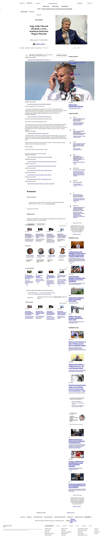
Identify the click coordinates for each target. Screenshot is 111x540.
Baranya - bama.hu (47, 530)
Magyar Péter (22, 47)
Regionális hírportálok (49, 525)
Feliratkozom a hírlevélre (61, 55)
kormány (50, 257)
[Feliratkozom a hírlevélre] (29, 3)
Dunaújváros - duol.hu (64, 528)
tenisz (70, 481)
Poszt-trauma (31, 11)
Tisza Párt (32, 47)
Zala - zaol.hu (96, 533)
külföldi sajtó (62, 257)
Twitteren (53, 292)
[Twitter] (65, 292)
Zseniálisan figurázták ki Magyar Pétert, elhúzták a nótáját (37, 133)
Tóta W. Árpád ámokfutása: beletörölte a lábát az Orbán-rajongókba (39, 157)
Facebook (40, 121)
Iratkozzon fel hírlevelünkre (32, 292)
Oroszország (71, 382)
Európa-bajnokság (72, 82)
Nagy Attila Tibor (38, 47)
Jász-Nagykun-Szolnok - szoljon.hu (83, 528)
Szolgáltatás (84, 525)
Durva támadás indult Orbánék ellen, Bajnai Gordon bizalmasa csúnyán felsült (41, 165)
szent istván (40, 257)
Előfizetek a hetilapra (77, 234)
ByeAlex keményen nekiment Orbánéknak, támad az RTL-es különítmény (40, 183)
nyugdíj (74, 154)
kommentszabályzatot (50, 203)
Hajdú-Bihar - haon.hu (64, 533)
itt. (46, 55)
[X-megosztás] (88, 48)
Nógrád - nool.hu (80, 531)
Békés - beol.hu (47, 531)
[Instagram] (63, 292)
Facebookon (48, 292)
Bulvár (77, 525)
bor (69, 437)
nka (69, 72)
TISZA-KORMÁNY (64, 6)
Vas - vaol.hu (96, 530)
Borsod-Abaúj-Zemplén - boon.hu (49, 533)
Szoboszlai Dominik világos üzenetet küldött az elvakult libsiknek (39, 174)
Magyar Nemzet (24, 11)
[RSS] (65, 293)
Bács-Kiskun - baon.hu (48, 528)
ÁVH (74, 129)
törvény (70, 249)
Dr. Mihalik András (73, 413)
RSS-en (50, 294)
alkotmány (72, 414)
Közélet (58, 525)
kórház (70, 295)
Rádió (90, 525)
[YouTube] (63, 293)
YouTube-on (45, 294)
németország (71, 102)
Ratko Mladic (71, 361)
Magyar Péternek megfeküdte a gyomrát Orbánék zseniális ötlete (39, 104)
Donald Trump (75, 205)
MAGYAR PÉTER (55, 6)
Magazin (71, 525)
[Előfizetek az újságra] (79, 3)
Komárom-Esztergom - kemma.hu (82, 530)
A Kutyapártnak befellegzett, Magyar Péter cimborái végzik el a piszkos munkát (41, 161)
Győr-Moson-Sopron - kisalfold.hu (66, 531)
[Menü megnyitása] (89, 3)
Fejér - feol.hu (63, 530)
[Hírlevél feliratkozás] (65, 290)
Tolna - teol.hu (96, 528)
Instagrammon (38, 294)
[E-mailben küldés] (86, 48)
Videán (42, 294)
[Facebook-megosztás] (90, 48)
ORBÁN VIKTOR (46, 6)
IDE (45, 153)
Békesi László (27, 47)
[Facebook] (61, 292)
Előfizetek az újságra (70, 512)
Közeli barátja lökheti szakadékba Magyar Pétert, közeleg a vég (38, 59)
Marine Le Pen (71, 339)
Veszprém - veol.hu (97, 531)
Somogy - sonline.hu (81, 533)
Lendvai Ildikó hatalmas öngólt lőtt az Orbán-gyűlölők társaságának (39, 170)
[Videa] (61, 293)
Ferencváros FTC (72, 60)
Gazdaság (64, 525)
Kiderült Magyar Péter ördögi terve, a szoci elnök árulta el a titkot (39, 179)
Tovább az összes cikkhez (62, 246)
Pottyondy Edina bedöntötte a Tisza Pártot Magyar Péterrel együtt (39, 116)
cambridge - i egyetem (31, 257)
